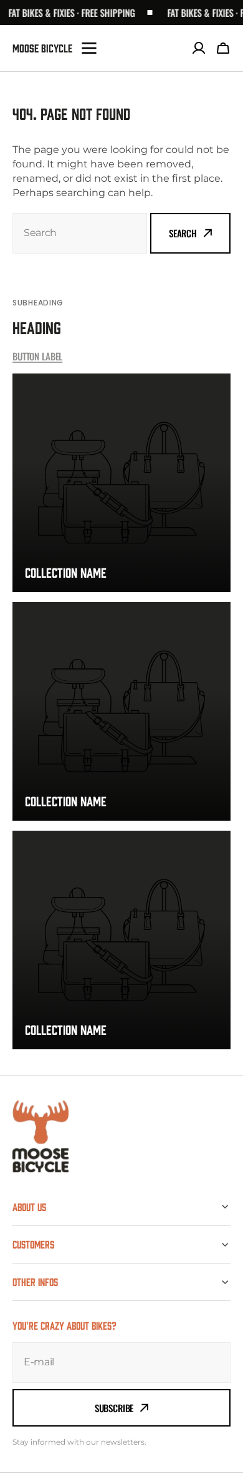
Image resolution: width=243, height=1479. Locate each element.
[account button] (198, 48)
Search (183, 233)
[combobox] (79, 233)
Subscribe (114, 1408)
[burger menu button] (89, 48)
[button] (223, 48)
